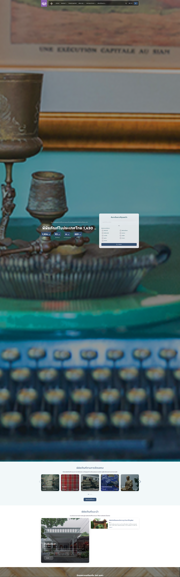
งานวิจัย (105, 235)
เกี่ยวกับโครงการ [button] (101, 3)
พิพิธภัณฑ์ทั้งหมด (90, 499)
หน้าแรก (57, 3)
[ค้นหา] (126, 3)
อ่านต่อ (110, 527)
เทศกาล (105, 240)
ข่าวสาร (123, 238)
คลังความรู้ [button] (81, 3)
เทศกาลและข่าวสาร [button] (90, 3)
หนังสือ (123, 235)
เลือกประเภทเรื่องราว (105, 228)
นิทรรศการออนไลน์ (73, 3)
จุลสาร (105, 238)
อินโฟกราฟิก (106, 233)
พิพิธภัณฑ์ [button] (63, 3)
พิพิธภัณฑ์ (106, 230)
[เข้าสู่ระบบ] (136, 3)
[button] (130, 3)
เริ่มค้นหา (120, 244)
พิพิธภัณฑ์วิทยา (125, 230)
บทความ (123, 233)
